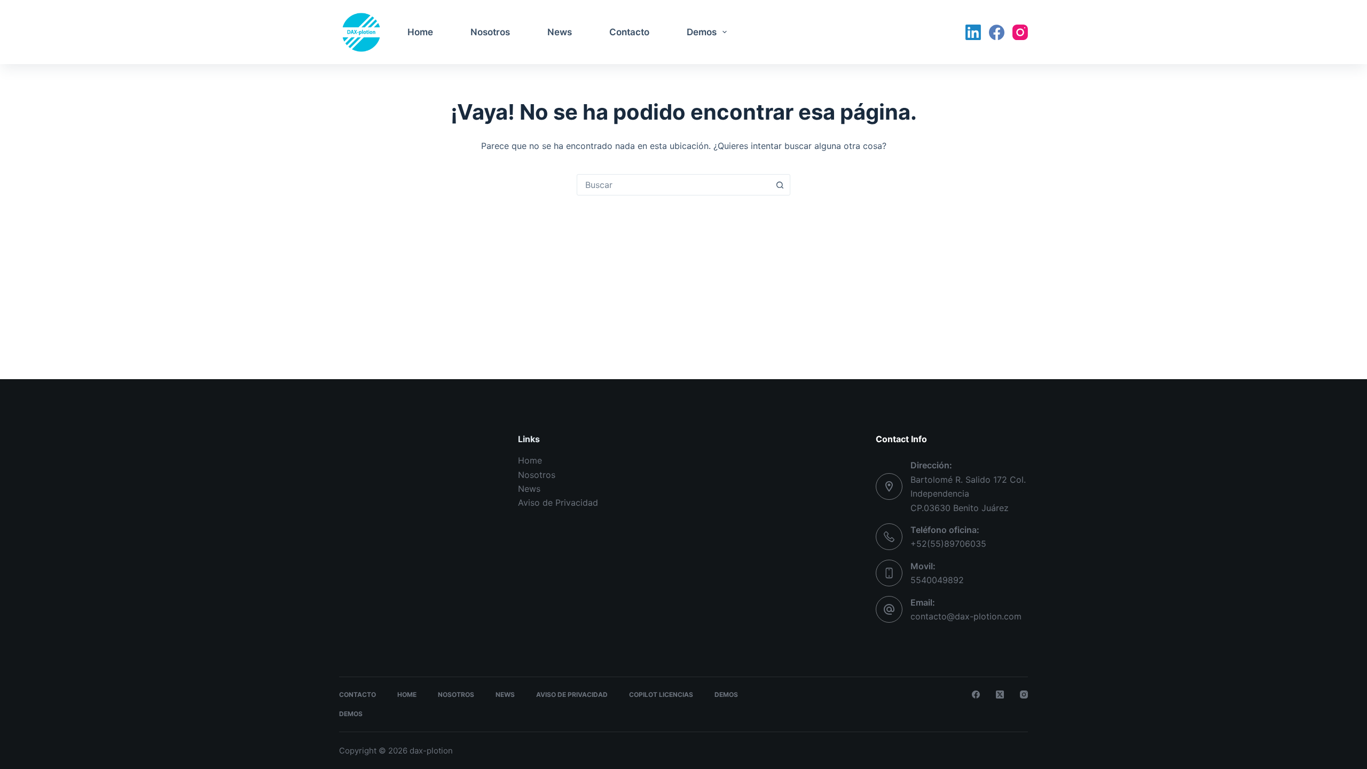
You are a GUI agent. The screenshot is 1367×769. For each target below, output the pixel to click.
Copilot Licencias (661, 694)
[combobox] (673, 184)
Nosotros (490, 32)
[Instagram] (1020, 32)
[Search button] (779, 185)
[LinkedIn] (973, 32)
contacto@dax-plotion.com (966, 616)
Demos (702, 32)
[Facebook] (996, 32)
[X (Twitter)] (1000, 694)
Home (420, 32)
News (559, 32)
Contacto (629, 32)
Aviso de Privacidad (558, 502)
